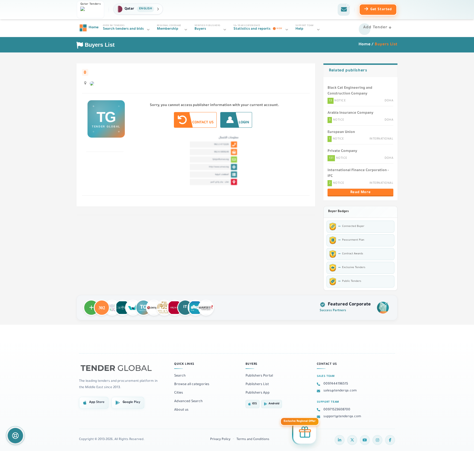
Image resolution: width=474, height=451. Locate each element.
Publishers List (257, 384)
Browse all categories (191, 384)
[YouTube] (365, 440)
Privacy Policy (220, 439)
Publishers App (258, 393)
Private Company (342, 151)
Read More (360, 192)
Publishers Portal (259, 376)
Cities (178, 393)
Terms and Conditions (252, 439)
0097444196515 (335, 384)
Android (274, 403)
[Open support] (15, 435)
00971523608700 (336, 410)
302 (102, 305)
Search (180, 376)
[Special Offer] (304, 432)
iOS (254, 403)
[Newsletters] (344, 10)
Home (365, 45)
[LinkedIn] (340, 440)
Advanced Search (188, 401)
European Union (341, 132)
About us (181, 410)
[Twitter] (352, 440)
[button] (138, 9)
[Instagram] (377, 440)
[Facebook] (390, 440)
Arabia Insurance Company (350, 113)
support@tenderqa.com (342, 417)
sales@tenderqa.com (340, 391)
